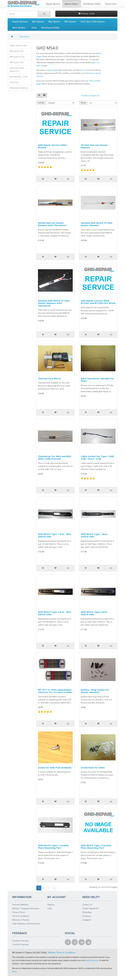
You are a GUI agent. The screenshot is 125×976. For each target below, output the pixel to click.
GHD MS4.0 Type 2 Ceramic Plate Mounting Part (96, 846)
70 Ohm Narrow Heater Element (94, 146)
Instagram (86, 919)
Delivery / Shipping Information (25, 908)
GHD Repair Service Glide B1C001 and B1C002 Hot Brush (98, 302)
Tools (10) (14, 82)
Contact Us (87, 904)
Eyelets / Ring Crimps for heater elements (95, 691)
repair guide (52, 70)
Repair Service (53, 3)
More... (15, 971)
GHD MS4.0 (24, 36)
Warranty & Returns (20, 919)
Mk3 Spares (38, 21)
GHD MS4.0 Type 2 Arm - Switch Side (95, 613)
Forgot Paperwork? (90, 908)
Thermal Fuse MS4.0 (49, 378)
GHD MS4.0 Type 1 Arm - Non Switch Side (54, 535)
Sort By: (41, 102)
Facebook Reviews (20, 940)
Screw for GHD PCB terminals (54, 767)
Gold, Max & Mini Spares (93, 21)
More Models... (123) (18, 76)
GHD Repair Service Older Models (52, 146)
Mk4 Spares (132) (17, 56)
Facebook (86, 915)
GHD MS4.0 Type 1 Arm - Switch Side (95, 535)
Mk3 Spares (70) (16, 51)
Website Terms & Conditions (61, 952)
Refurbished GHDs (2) (19, 88)
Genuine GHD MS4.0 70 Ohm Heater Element (96, 224)
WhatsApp (86, 912)
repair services (92, 960)
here (81, 70)
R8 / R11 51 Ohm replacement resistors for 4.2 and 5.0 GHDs (55, 691)
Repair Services (20, 21)
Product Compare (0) (90, 95)
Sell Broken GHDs (92, 3)
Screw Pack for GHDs (93, 767)
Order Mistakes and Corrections (26, 923)
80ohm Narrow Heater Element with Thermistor (52, 224)
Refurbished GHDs (50, 27)
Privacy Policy (18, 912)
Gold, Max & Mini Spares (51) (17, 69)
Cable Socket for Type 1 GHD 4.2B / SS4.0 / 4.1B (97, 457)
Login (49, 908)
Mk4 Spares (54, 21)
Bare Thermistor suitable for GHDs (97, 380)
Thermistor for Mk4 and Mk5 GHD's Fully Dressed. (54, 457)
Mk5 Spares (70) (16, 62)
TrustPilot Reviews (20, 944)
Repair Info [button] (110, 3)
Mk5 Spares (70, 21)
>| (54, 888)
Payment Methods (20, 904)
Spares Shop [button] (71, 3)
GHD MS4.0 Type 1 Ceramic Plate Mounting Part (53, 846)
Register (51, 904)
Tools (34, 27)
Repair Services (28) (18, 45)
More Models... (19, 27)
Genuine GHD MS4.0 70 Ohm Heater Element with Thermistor (54, 303)
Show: (83, 102)
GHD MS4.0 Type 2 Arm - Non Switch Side (54, 613)
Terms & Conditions (21, 915)
